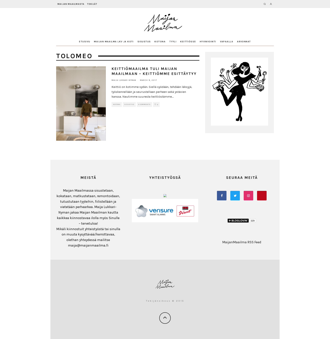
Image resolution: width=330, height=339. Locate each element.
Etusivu (84, 41)
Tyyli (172, 41)
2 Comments (144, 104)
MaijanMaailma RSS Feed (241, 242)
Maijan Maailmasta (70, 4)
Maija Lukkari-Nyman (124, 80)
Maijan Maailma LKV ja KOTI (113, 41)
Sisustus (144, 41)
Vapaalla (226, 41)
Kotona (160, 41)
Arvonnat (244, 41)
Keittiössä (188, 41)
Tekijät (92, 4)
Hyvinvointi (208, 41)
